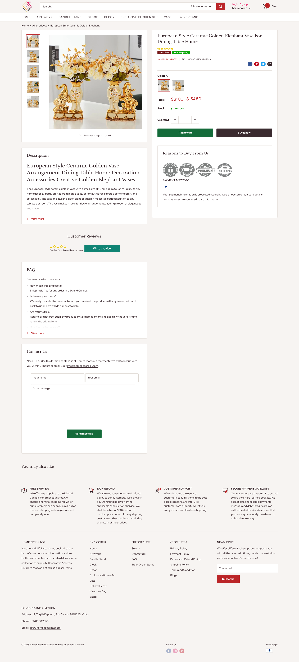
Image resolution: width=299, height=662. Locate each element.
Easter (93, 596)
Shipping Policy (179, 564)
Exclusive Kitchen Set (139, 17)
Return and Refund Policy (185, 559)
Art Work (95, 553)
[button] (165, 48)
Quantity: (163, 119)
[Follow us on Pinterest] (181, 651)
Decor (109, 17)
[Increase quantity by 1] (195, 119)
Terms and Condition (182, 570)
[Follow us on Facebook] (168, 651)
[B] (178, 85)
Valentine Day (98, 591)
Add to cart (185, 132)
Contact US (139, 553)
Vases (169, 17)
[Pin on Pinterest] (256, 63)
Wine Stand (188, 17)
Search (136, 548)
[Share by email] (269, 63)
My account (240, 8)
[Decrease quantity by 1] (174, 119)
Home (26, 17)
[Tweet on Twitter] (263, 63)
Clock (93, 17)
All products (39, 25)
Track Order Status (143, 564)
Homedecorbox (167, 59)
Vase (92, 580)
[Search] (220, 6)
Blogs (173, 575)
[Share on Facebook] (250, 63)
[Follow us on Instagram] (175, 651)
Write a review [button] (102, 248)
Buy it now (244, 132)
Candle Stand (70, 17)
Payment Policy (179, 553)
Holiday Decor (98, 586)
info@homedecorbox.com (82, 365)
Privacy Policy (178, 548)
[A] (164, 85)
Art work (45, 17)
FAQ (134, 559)
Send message (84, 433)
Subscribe (228, 579)
